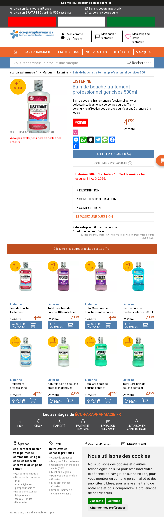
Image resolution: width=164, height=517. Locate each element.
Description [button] (89, 190)
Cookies (56, 479)
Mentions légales (61, 471)
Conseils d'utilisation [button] (97, 199)
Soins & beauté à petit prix (105, 8)
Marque (47, 72)
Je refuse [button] (114, 500)
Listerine (62, 72)
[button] (37, 52)
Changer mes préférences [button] (108, 507)
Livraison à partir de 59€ (42, 12)
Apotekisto (32, 512)
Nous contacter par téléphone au (26, 495)
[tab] (113, 190)
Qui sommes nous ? (26, 473)
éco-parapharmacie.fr (24, 72)
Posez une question (96, 217)
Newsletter (21, 502)
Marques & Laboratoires (65, 461)
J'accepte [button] (96, 500)
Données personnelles (64, 475)
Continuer (110, 163)
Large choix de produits (103, 12)
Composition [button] (90, 208)
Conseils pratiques (61, 457)
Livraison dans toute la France (32, 8)
